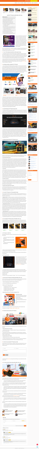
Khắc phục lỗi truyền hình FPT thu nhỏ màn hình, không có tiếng (30, 33)
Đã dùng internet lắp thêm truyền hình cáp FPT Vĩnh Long (23, 12)
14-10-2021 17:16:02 (7, 435)
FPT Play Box (11, 49)
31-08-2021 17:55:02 (6, 438)
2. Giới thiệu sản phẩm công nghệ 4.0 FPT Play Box (8, 19)
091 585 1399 (27, 0)
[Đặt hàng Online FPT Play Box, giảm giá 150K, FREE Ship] (9, 299)
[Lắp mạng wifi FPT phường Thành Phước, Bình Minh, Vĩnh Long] (3, 411)
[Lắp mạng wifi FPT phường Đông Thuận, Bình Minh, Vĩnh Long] (16, 411)
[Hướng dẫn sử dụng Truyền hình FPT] (35, 30)
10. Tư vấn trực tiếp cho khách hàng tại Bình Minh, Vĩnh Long (9, 33)
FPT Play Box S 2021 (18, 264)
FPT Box (24, 135)
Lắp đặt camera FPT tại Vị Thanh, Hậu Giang (33, 72)
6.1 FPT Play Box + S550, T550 (6, 24)
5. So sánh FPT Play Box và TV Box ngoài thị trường (8, 22)
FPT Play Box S (32, 43)
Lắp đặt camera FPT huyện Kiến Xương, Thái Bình (33, 69)
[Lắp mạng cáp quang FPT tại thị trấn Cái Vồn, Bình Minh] (3, 414)
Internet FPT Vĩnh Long (16, 395)
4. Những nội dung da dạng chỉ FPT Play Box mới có (8, 21)
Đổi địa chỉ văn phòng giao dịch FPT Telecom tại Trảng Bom (35, 27)
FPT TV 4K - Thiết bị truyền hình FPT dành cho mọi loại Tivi (30, 27)
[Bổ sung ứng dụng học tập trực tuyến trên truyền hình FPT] (30, 36)
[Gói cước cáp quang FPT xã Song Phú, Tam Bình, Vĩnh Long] (5, 9)
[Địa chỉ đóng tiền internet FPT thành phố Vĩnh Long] (17, 9)
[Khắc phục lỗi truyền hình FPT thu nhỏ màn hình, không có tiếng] (30, 30)
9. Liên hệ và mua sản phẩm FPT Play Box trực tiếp (8, 32)
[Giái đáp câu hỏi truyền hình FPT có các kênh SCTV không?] (35, 36)
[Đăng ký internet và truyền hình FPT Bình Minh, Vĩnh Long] (16, 414)
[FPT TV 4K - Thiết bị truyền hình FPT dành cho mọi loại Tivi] (30, 24)
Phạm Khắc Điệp (8, 432)
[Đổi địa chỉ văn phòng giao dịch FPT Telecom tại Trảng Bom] (35, 24)
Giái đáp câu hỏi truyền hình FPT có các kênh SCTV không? (35, 39)
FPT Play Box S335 (32, 55)
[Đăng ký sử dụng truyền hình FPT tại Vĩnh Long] (11, 9)
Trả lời (4, 435)
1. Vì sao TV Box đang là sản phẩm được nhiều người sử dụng (9, 18)
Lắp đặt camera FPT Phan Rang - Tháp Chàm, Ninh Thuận (34, 66)
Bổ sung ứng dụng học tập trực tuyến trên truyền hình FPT (30, 39)
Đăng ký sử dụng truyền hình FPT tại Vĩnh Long (11, 12)
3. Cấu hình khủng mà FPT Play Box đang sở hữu (7, 20)
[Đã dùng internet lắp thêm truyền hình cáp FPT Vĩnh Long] (23, 9)
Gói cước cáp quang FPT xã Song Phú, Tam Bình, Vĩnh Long (5, 12)
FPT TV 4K (32, 77)
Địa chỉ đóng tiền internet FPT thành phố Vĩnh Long (17, 12)
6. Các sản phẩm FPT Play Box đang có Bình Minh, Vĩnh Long (9, 23)
